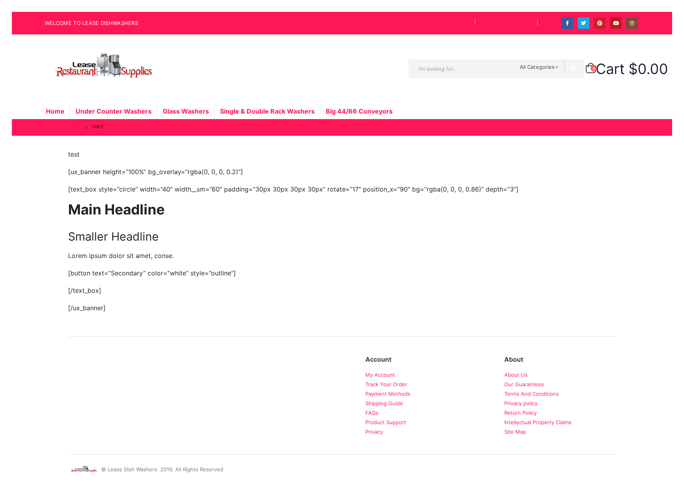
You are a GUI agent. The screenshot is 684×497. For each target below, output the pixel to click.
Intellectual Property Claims (538, 422)
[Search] (574, 68)
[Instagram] (631, 23)
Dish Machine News (507, 23)
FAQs (371, 413)
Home (55, 111)
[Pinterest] (599, 23)
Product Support (385, 422)
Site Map (515, 432)
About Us (516, 375)
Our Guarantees (524, 384)
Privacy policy (521, 403)
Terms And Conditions (531, 394)
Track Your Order (386, 384)
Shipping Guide (384, 403)
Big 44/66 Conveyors (359, 111)
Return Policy (520, 413)
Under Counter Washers (114, 111)
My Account (380, 375)
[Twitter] (583, 23)
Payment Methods (387, 394)
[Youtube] (615, 23)
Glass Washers (186, 111)
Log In (552, 23)
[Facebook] (567, 23)
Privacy (374, 432)
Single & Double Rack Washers (267, 111)
